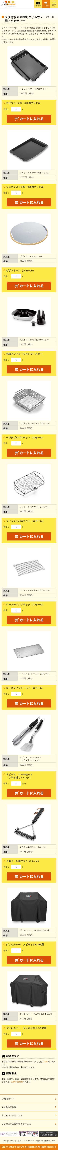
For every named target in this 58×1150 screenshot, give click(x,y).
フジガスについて (9, 1141)
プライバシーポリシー (26, 1141)
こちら (45, 1061)
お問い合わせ (17, 1082)
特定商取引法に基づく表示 (45, 1141)
